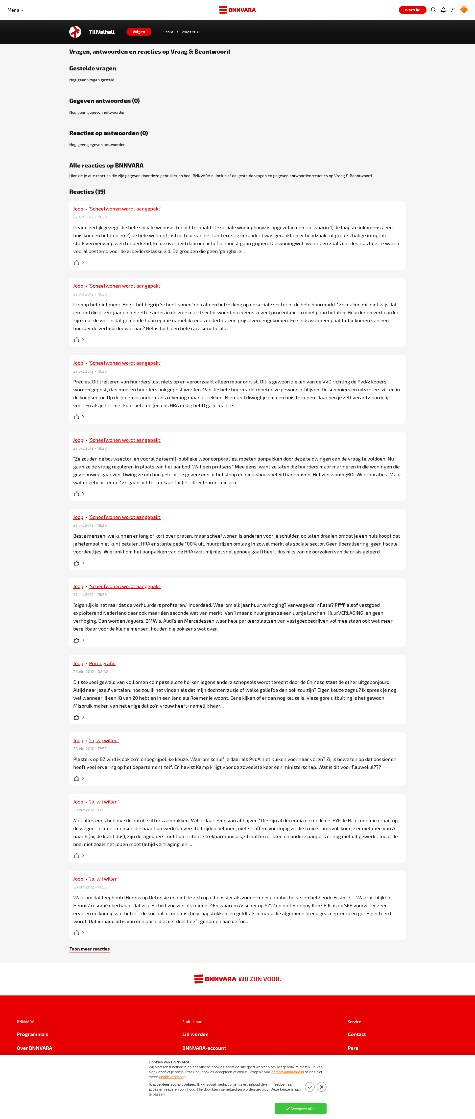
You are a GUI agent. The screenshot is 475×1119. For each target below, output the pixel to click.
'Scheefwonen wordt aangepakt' (125, 208)
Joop (78, 208)
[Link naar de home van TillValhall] (75, 32)
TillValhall (102, 32)
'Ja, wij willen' (104, 740)
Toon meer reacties (90, 948)
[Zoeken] (433, 10)
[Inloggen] (453, 10)
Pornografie (102, 663)
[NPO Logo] (464, 10)
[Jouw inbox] (443, 10)
